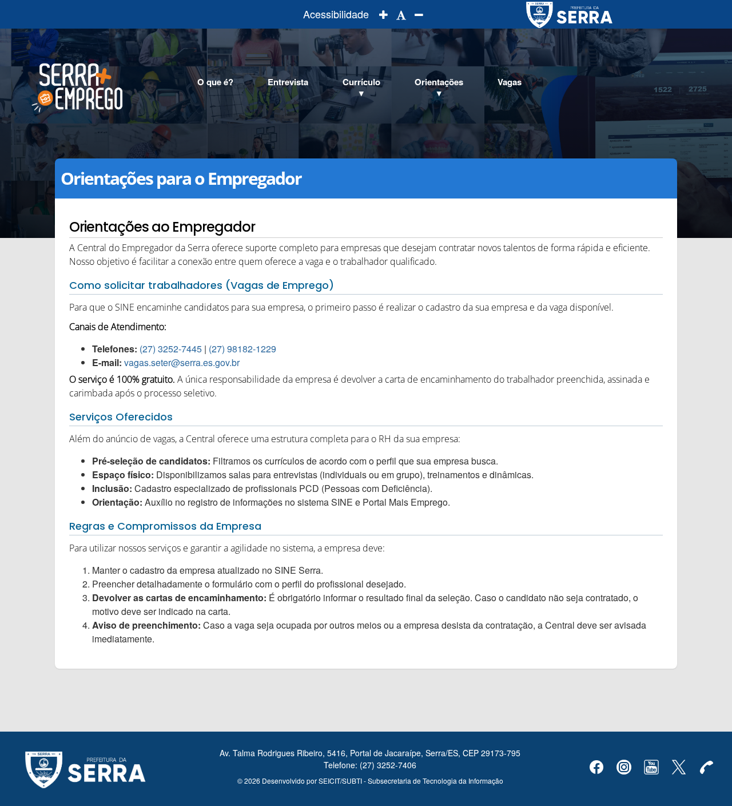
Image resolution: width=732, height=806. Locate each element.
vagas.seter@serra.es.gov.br (182, 362)
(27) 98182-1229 (242, 348)
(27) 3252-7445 (172, 348)
